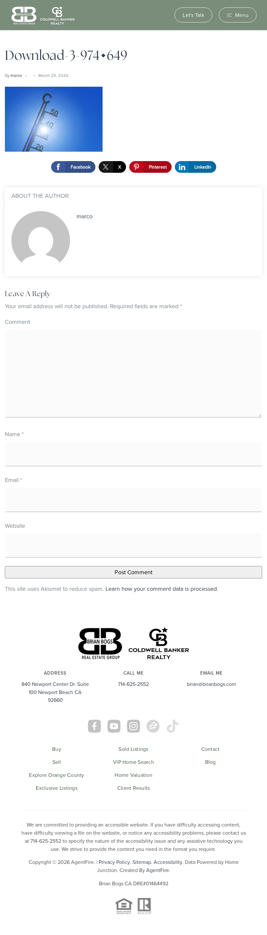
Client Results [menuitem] (133, 787)
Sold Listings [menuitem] (133, 748)
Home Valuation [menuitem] (133, 774)
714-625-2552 (133, 684)
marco (16, 75)
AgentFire (157, 870)
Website (15, 526)
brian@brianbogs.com (211, 684)
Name (14, 434)
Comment (17, 322)
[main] (133, 322)
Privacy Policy (114, 862)
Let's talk (193, 15)
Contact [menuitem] (210, 748)
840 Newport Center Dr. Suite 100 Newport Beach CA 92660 (55, 692)
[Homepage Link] (43, 14)
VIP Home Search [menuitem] (133, 761)
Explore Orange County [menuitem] (56, 774)
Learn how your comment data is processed (161, 589)
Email (13, 480)
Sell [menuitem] (56, 761)
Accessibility (168, 862)
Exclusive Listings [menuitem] (56, 787)
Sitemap (142, 862)
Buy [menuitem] (56, 748)
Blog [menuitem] (210, 761)
